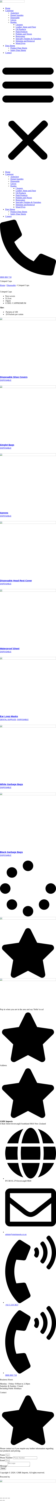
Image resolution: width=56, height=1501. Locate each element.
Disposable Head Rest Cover (16, 580)
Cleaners (19, 25)
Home (7, 8)
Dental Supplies (16, 15)
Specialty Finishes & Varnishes (28, 39)
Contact (8, 53)
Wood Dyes (20, 43)
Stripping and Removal (25, 41)
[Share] (6, 1498)
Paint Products (21, 32)
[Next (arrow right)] (4, 1500)
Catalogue (9, 10)
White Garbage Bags (11, 784)
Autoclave (14, 13)
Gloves (13, 20)
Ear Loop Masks (9, 716)
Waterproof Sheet (9, 648)
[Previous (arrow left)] (1, 1500)
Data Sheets (10, 46)
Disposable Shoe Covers (13, 377)
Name (2, 1455)
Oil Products (21, 29)
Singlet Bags (7, 445)
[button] (28, 112)
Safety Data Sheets (18, 50)
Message (4, 1466)
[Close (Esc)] (9, 1498)
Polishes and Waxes (24, 34)
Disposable (15, 17)
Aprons (4, 513)
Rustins (13, 22)
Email (2, 1460)
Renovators (20, 36)
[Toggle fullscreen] (4, 1498)
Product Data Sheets (18, 48)
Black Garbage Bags (11, 852)
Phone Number (6, 1458)
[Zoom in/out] (1, 1498)
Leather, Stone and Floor (26, 27)
